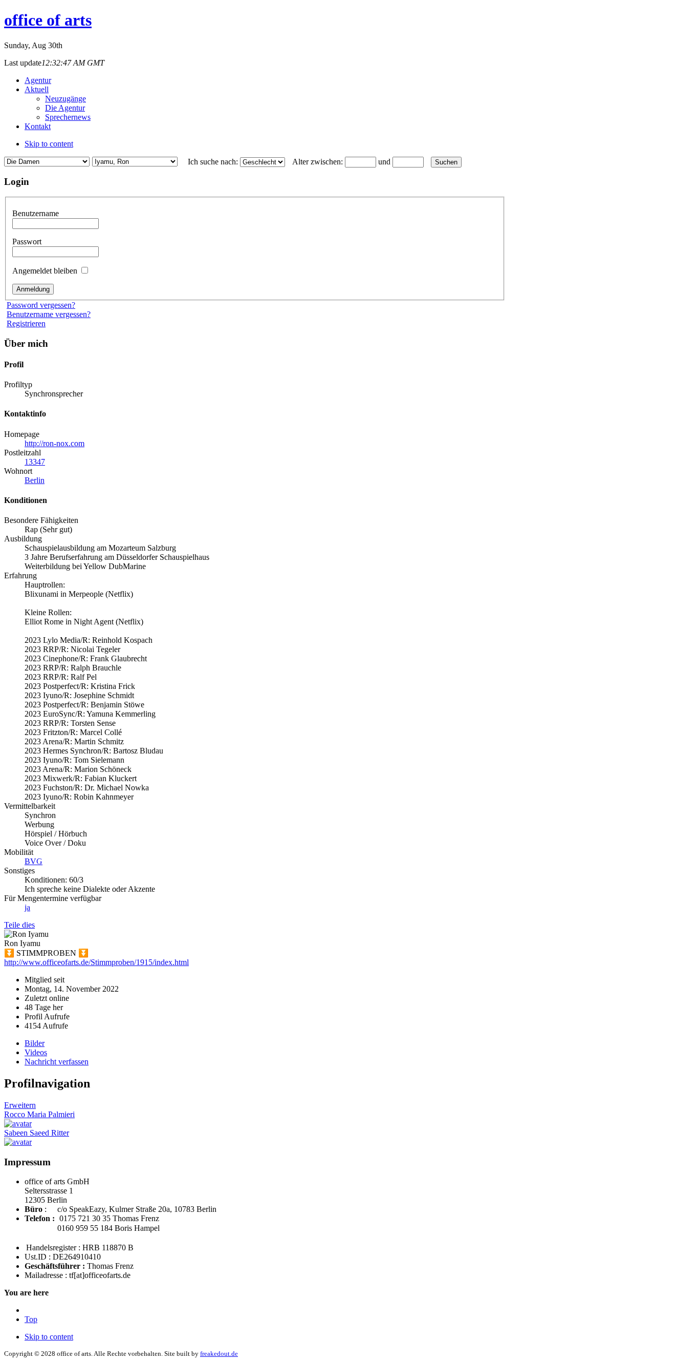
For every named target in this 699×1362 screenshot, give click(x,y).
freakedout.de (219, 1353)
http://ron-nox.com (54, 443)
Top (31, 1319)
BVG (33, 861)
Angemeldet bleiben (45, 270)
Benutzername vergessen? (49, 314)
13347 (35, 461)
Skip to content (49, 143)
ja (27, 907)
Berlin (35, 480)
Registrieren (26, 323)
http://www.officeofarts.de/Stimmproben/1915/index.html (96, 962)
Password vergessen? (41, 305)
